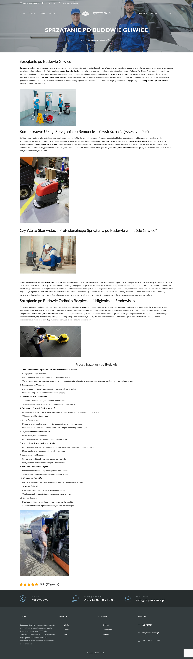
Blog (65, 634)
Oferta (42, 13)
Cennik (52, 13)
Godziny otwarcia (93, 596)
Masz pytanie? (144, 596)
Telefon (35, 596)
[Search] (170, 13)
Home (22, 13)
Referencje (142, 13)
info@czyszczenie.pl (31, 3)
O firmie (32, 13)
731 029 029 (50, 3)
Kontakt (154, 13)
